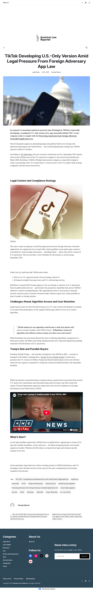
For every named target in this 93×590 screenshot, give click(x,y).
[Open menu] (4, 47)
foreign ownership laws (35, 483)
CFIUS (24, 483)
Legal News (36, 72)
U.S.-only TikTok (65, 492)
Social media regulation (68, 488)
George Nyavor (56, 72)
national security (51, 483)
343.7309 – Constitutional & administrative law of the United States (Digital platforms (42, 479)
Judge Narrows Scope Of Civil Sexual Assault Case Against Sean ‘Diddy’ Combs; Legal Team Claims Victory (67, 516)
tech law (14, 492)
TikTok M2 (39, 492)
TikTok (22, 492)
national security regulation (66, 483)
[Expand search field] (86, 47)
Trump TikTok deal (51, 492)
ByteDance (74, 479)
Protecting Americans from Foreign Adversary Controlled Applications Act (35, 488)
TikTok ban (30, 492)
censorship (15, 483)
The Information (27, 154)
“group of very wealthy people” (53, 357)
